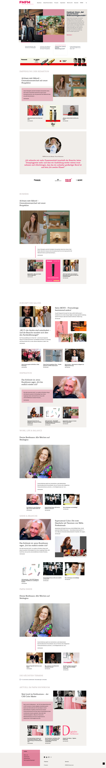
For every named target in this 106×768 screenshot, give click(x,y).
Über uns (26, 755)
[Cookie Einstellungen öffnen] (2, 766)
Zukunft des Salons (48, 2)
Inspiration (62, 2)
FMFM (81, 2)
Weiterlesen (69, 36)
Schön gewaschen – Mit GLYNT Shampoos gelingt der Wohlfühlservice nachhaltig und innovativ (52, 422)
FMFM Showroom (69, 765)
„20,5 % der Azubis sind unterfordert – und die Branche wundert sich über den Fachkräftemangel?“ (70, 275)
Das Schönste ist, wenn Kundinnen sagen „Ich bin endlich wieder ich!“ (32, 382)
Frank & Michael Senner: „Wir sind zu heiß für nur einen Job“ (75, 14)
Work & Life (70, 2)
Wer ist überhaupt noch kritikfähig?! (70, 507)
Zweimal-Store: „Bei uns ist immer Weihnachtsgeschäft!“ (34, 274)
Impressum (26, 756)
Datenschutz (27, 758)
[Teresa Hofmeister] (53, 145)
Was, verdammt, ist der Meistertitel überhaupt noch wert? (52, 666)
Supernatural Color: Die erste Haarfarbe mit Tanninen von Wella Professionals (34, 422)
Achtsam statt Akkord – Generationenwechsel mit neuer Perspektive (35, 80)
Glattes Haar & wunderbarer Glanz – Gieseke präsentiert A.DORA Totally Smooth (52, 365)
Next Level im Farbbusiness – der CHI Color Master (35, 695)
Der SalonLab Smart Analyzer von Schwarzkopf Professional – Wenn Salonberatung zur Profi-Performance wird (34, 740)
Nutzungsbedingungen (29, 760)
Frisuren (56, 2)
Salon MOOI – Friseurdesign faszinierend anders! (67, 309)
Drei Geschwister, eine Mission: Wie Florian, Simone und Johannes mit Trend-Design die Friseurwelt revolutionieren (52, 740)
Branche (76, 2)
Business (39, 2)
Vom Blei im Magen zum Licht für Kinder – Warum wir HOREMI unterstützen (70, 667)
